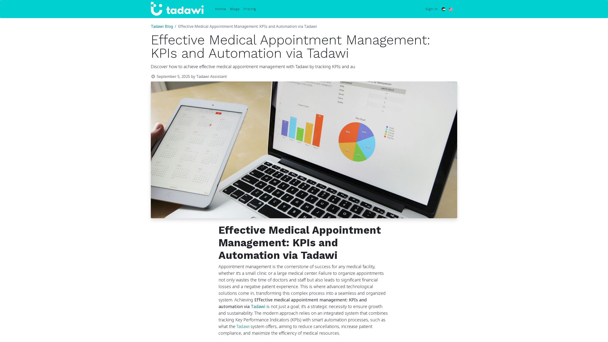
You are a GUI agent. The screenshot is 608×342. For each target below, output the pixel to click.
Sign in (431, 9)
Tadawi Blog (162, 27)
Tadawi (258, 306)
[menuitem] (220, 9)
